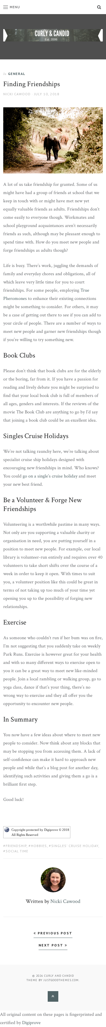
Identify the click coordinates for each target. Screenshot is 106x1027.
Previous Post (54, 933)
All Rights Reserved (24, 834)
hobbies (39, 846)
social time (17, 851)
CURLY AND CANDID (59, 976)
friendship (16, 846)
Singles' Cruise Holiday (74, 846)
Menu (15, 7)
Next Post (52, 945)
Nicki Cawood (17, 94)
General (16, 73)
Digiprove (31, 1023)
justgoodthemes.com (61, 980)
